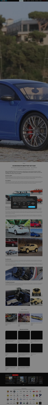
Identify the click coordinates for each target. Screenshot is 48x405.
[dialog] (24, 202)
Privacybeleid (28, 201)
